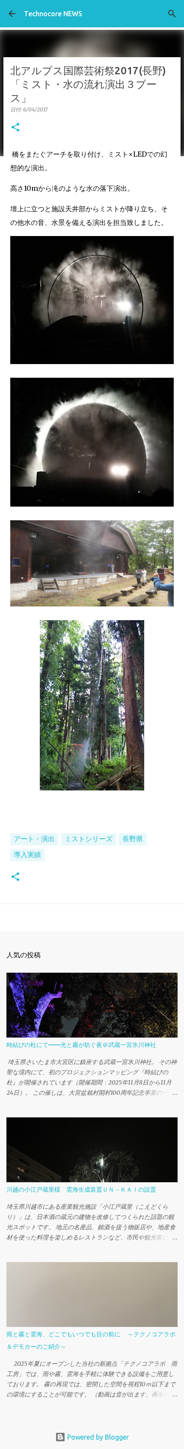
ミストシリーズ (89, 839)
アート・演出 (34, 839)
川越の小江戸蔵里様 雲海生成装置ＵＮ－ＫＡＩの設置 (81, 1189)
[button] (15, 128)
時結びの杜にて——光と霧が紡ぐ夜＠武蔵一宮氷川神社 (81, 1044)
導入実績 (27, 854)
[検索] (172, 13)
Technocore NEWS (53, 13)
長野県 (132, 839)
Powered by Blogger (97, 1437)
